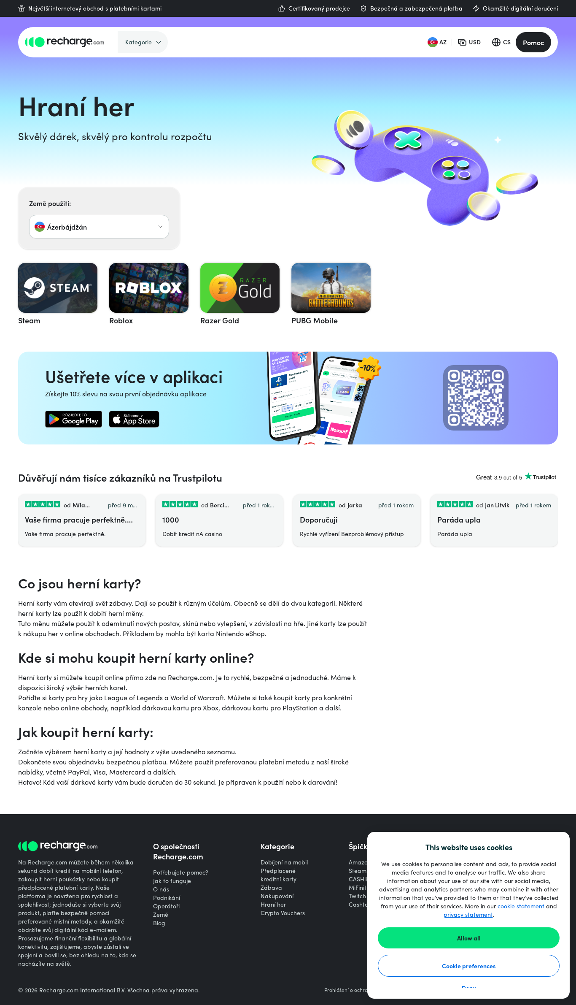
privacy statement (468, 914)
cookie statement (521, 906)
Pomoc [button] (533, 42)
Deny (469, 987)
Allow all (469, 938)
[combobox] (99, 227)
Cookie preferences (469, 966)
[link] (73, 419)
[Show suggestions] (160, 226)
